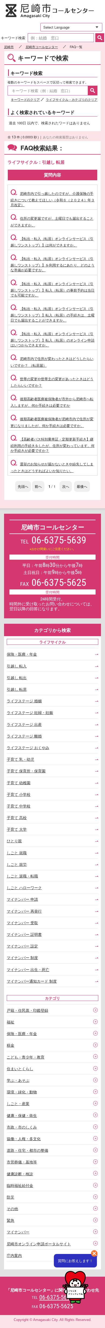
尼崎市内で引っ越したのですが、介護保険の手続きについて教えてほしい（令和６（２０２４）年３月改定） (52, 199)
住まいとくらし (20, 1068)
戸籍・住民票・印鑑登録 (27, 1010)
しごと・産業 (18, 1103)
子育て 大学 (17, 829)
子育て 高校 (17, 817)
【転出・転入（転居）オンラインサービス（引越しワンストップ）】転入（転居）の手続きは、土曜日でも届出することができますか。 (52, 314)
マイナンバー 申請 (22, 899)
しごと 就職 (17, 852)
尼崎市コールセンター (52, 11)
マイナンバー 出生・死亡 (28, 969)
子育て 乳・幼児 (20, 759)
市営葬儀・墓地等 (22, 1161)
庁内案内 (14, 1255)
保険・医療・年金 (22, 654)
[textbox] (61, 37)
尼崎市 (9, 46)
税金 (10, 1045)
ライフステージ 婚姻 (24, 700)
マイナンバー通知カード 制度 (32, 981)
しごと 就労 (17, 864)
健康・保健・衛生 (22, 1115)
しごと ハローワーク (24, 887)
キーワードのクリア (25, 99)
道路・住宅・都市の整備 (27, 1150)
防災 (10, 1197)
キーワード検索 (13, 37)
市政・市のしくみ (22, 1127)
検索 (99, 37)
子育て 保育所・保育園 (26, 770)
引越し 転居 (17, 689)
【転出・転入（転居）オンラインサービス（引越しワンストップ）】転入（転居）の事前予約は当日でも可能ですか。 (52, 289)
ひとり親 (14, 840)
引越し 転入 (17, 666)
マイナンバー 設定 (22, 946)
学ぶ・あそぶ (18, 1080)
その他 (12, 1208)
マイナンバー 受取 (22, 922)
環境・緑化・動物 (22, 1092)
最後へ (82, 486)
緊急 (10, 1220)
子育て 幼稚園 (18, 782)
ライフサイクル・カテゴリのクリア (71, 99)
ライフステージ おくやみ (28, 747)
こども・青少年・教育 (25, 1057)
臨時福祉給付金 (20, 1185)
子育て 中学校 (18, 806)
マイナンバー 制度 (22, 957)
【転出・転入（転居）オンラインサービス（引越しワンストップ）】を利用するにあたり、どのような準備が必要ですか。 (52, 264)
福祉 (10, 1022)
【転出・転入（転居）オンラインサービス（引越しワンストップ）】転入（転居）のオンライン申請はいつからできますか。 (52, 339)
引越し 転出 (17, 677)
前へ (38, 486)
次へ (65, 486)
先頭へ (23, 486)
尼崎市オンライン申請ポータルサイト (39, 1243)
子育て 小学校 (18, 794)
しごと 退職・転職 (22, 876)
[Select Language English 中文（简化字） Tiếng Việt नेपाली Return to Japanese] (69, 27)
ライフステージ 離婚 (24, 736)
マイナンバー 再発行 (24, 911)
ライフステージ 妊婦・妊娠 (30, 712)
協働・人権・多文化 (24, 1138)
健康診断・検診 (20, 1173)
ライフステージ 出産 (24, 724)
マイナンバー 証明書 (24, 934)
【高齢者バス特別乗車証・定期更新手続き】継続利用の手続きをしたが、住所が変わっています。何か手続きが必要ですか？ (52, 444)
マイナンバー (18, 1231)
